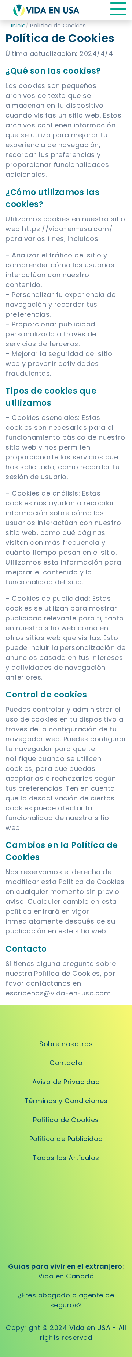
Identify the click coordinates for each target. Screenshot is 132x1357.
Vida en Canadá (66, 1276)
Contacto (66, 1062)
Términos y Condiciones (66, 1100)
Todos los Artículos (66, 1157)
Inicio (18, 25)
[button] (118, 10)
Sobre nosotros (66, 1043)
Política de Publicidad (66, 1138)
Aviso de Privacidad (66, 1081)
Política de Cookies (66, 1119)
